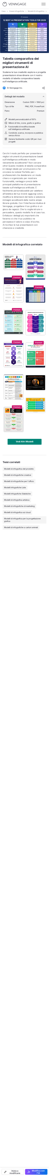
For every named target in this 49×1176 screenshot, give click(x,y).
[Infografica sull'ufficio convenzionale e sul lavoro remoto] (13, 354)
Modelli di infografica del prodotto (19, 469)
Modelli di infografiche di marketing (19, 506)
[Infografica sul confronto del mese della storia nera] (13, 419)
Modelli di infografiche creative (17, 475)
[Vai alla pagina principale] (14, 4)
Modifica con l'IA (38, 1171)
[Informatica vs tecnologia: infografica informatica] (35, 267)
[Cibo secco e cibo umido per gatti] (35, 405)
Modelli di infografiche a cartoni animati (21, 527)
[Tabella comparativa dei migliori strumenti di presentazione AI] (35, 295)
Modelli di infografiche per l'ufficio (19, 481)
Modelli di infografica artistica (16, 500)
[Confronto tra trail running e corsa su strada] (13, 289)
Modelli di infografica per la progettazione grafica (22, 519)
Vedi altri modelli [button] (24, 441)
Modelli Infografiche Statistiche (17, 494)
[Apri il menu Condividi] (43, 88)
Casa (3, 11)
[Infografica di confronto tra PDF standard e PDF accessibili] (13, 387)
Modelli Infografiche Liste (15, 487)
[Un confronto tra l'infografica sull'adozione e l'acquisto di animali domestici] (13, 322)
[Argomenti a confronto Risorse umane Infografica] (35, 355)
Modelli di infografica (36, 11)
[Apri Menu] (43, 4)
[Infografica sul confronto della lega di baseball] (13, 262)
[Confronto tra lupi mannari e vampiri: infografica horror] (35, 382)
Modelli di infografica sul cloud (17, 512)
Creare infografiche (16, 11)
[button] (13, 1172)
